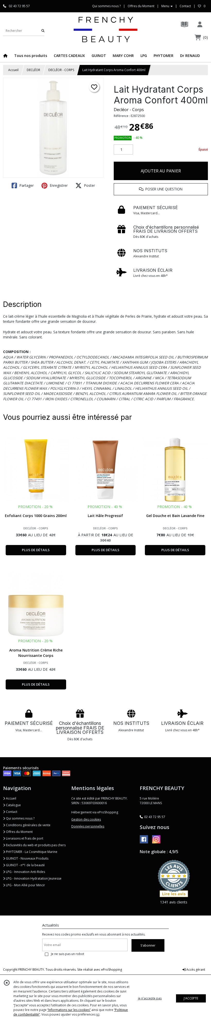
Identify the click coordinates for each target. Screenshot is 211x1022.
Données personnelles (87, 826)
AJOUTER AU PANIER (161, 171)
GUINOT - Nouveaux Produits (26, 858)
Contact (185, 6)
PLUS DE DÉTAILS (36, 550)
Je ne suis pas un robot (67, 954)
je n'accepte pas (150, 998)
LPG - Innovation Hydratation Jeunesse (33, 878)
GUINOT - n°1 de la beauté (25, 865)
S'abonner (147, 945)
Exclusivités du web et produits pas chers (35, 845)
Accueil (13, 70)
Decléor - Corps (129, 109)
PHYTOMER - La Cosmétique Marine (31, 852)
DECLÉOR (33, 70)
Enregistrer (58, 185)
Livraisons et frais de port (24, 838)
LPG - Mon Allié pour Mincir (25, 885)
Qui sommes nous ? (19, 818)
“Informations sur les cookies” (69, 1010)
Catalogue (13, 805)
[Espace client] (200, 24)
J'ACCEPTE (191, 998)
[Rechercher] (43, 31)
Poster (89, 185)
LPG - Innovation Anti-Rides (25, 872)
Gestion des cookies (86, 819)
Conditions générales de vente (27, 825)
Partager (26, 185)
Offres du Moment (19, 832)
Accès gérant (195, 969)
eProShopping (111, 969)
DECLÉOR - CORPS (61, 70)
